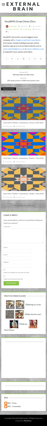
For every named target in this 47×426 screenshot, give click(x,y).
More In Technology (10, 92)
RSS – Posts (12, 403)
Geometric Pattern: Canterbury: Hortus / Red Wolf (23, 123)
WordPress (27, 421)
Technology (27, 29)
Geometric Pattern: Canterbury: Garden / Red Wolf (23, 194)
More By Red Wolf (24, 89)
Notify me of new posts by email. (13, 279)
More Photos (9, 330)
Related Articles (8, 89)
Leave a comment (13, 29)
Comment (7, 226)
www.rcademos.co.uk (35, 49)
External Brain (23, 6)
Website (6, 262)
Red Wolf (14, 26)
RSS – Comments (14, 406)
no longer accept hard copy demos (27, 40)
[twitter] (12, 58)
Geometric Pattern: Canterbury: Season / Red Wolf (23, 158)
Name (6, 247)
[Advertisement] (14, 351)
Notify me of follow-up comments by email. (17, 272)
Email (6, 255)
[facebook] (6, 58)
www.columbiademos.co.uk (14, 49)
